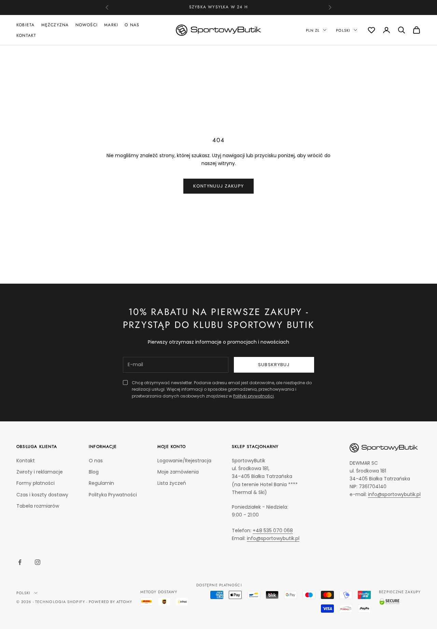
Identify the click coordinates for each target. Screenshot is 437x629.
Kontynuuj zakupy (218, 186)
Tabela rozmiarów (37, 506)
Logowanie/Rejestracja (184, 460)
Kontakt (26, 35)
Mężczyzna (55, 25)
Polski (343, 30)
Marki (111, 25)
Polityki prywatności (253, 396)
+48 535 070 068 (230, 7)
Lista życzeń (171, 483)
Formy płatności (35, 483)
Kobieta (25, 25)
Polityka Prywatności (113, 494)
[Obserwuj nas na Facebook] (19, 562)
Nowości (86, 25)
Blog (94, 471)
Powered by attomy (110, 601)
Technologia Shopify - (61, 601)
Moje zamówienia (178, 471)
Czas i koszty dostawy (42, 494)
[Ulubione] (371, 30)
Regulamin (101, 483)
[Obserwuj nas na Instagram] (37, 562)
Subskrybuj (274, 364)
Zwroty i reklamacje (39, 471)
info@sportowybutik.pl (273, 538)
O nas (132, 25)
